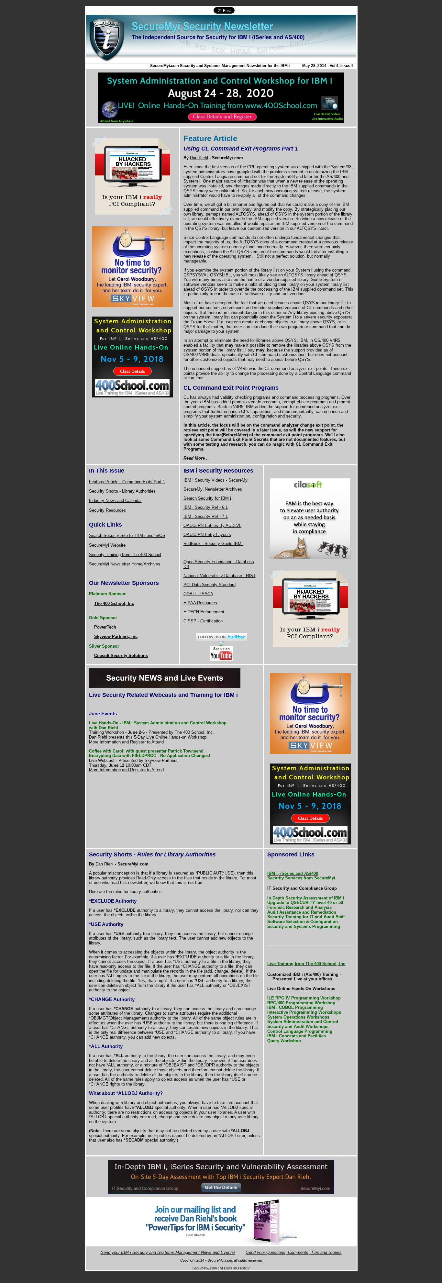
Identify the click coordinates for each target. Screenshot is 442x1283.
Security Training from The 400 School (125, 554)
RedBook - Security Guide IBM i (213, 543)
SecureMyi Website (107, 545)
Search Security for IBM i (207, 498)
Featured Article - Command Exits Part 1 (127, 481)
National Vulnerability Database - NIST (219, 575)
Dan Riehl (199, 157)
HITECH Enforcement (203, 611)
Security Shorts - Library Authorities (122, 491)
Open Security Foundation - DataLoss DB (218, 564)
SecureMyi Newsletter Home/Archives (124, 564)
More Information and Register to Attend (126, 742)
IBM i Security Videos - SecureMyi (216, 480)
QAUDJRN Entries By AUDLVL (212, 525)
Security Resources (107, 510)
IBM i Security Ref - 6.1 (205, 507)
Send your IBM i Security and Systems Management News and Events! (168, 1252)
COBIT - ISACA (198, 593)
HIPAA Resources (200, 602)
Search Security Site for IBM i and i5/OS (127, 535)
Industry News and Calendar (115, 500)
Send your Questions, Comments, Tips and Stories (294, 1252)
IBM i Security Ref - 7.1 (205, 516)
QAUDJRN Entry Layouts (207, 534)
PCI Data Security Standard (209, 584)
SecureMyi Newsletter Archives (212, 489)
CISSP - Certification (203, 621)
